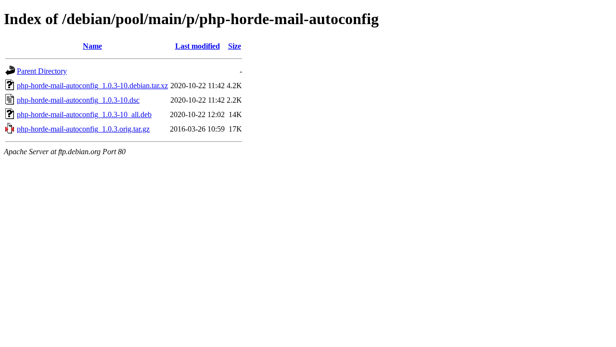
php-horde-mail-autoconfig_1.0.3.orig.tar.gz (83, 129)
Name (92, 46)
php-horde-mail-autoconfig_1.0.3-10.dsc (78, 100)
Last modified (197, 46)
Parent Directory (42, 71)
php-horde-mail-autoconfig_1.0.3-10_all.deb (84, 114)
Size (234, 46)
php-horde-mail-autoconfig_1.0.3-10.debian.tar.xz (92, 85)
